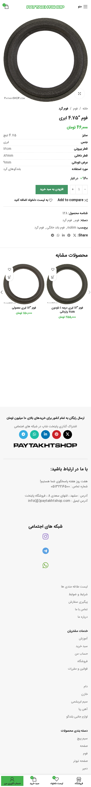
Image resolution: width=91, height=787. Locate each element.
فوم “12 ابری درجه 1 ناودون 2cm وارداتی (67, 310)
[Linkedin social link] (63, 235)
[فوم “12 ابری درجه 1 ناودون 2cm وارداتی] (67, 284)
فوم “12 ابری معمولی (24, 308)
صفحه (84, 746)
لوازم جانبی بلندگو (77, 716)
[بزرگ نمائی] (79, 94)
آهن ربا (83, 709)
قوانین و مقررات (78, 669)
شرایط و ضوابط (78, 594)
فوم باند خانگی (56, 227)
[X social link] (75, 235)
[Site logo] (45, 6)
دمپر (85, 768)
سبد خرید (82, 646)
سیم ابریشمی (79, 701)
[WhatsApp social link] (58, 235)
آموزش (83, 638)
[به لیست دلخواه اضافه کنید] (53, 269)
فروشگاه (82, 661)
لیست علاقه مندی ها (74, 586)
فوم (75, 108)
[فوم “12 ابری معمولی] (23, 284)
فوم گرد (63, 108)
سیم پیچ (82, 738)
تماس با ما (81, 609)
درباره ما (83, 617)
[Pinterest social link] (69, 235)
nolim (71, 227)
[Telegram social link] (52, 235)
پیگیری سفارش (78, 602)
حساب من (81, 654)
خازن (84, 694)
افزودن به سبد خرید (51, 189)
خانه (85, 108)
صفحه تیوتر (80, 761)
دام (86, 686)
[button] (53, 277)
